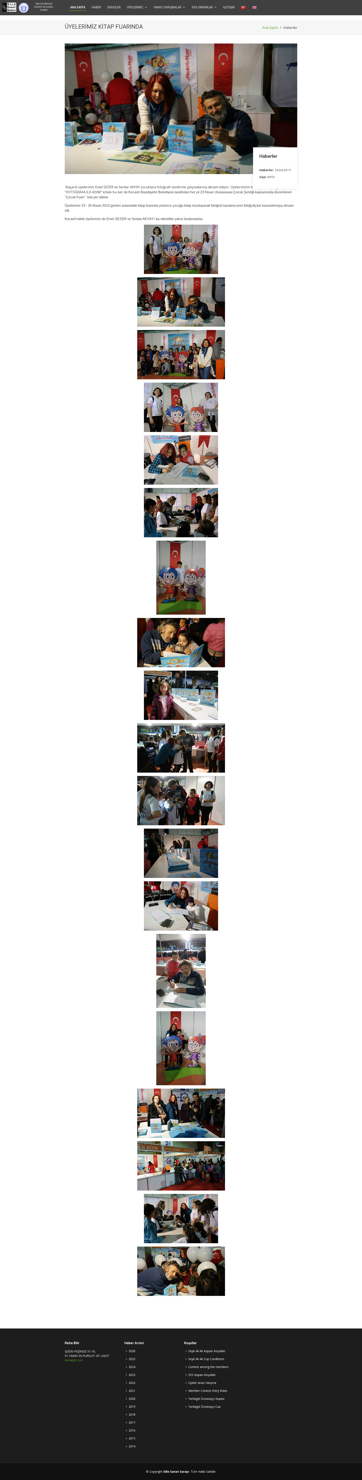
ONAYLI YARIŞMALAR (167, 7)
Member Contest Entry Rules (207, 1390)
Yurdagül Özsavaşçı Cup (204, 1406)
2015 (132, 1438)
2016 (132, 1430)
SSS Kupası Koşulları (202, 1374)
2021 (132, 1390)
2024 (132, 1366)
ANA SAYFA (77, 7)
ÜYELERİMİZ (135, 7)
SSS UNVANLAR (202, 7)
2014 (132, 1446)
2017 (132, 1422)
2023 (132, 1374)
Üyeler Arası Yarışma (202, 1382)
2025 (132, 1359)
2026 (132, 1351)
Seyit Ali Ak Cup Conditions (206, 1359)
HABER (96, 7)
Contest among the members (208, 1366)
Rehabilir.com (74, 1360)
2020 (132, 1398)
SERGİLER (114, 7)
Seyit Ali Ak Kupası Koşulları (206, 1351)
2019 (132, 1406)
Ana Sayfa (270, 27)
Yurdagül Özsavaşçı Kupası (206, 1398)
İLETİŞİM (229, 7)
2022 (132, 1382)
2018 (132, 1414)
